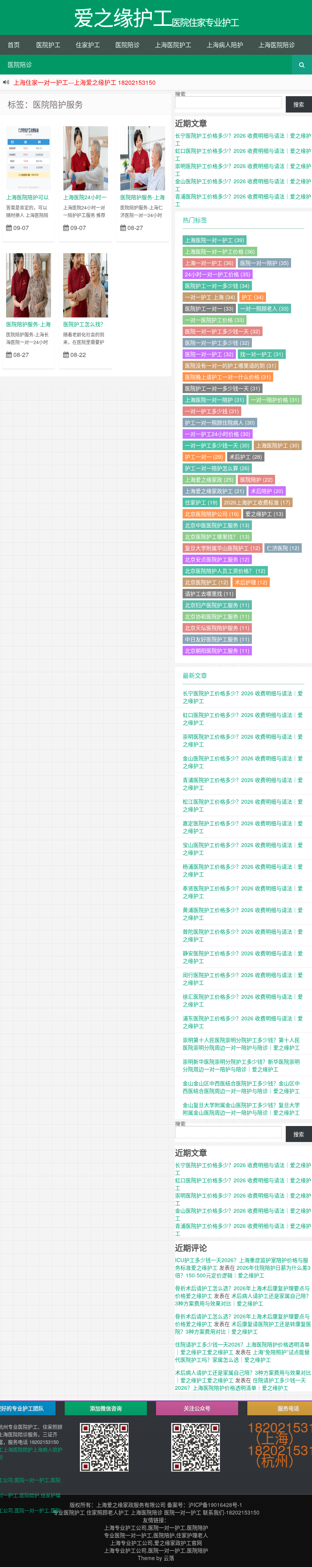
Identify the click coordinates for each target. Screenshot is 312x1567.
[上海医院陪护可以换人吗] (28, 157)
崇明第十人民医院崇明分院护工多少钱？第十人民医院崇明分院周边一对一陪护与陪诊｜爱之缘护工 (241, 1043)
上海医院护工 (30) (277, 445)
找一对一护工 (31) (261, 354)
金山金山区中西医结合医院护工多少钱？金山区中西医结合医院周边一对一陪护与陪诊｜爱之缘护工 (241, 1086)
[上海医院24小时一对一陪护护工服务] (85, 157)
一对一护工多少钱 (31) (212, 411)
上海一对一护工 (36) (209, 262)
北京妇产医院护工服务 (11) (217, 605)
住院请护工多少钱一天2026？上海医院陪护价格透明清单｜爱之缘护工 (240, 1383)
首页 (14, 44)
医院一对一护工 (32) (209, 354)
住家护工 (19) (201, 502)
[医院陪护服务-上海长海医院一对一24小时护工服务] (28, 284)
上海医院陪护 (18, 1449)
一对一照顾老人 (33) (264, 308)
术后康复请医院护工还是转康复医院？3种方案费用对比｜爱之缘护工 (243, 1327)
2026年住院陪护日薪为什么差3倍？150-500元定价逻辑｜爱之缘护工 (242, 1271)
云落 (169, 1558)
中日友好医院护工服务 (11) (217, 639)
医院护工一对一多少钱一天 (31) (222, 388)
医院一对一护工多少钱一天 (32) (222, 331)
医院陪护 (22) (256, 479)
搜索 (298, 104)
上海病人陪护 (225, 44)
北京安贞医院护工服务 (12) (217, 559)
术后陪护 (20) (267, 491)
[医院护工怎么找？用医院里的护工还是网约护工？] (85, 284)
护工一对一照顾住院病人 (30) (220, 422)
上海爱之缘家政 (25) (209, 479)
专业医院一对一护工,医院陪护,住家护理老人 (156, 1535)
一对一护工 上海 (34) (210, 297)
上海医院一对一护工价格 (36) (220, 251)
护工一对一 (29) (204, 456)
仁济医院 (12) (283, 548)
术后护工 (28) (245, 456)
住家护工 (88, 44)
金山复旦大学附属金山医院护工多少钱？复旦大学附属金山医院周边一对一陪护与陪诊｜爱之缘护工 (241, 1108)
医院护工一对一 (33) (209, 308)
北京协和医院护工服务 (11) (217, 616)
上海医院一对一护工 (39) (214, 240)
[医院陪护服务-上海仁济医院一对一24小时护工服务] (142, 157)
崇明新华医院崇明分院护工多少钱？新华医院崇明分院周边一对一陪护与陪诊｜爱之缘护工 (241, 1065)
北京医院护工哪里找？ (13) (217, 536)
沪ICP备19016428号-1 (215, 1504)
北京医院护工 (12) (206, 582)
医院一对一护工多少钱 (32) (217, 342)
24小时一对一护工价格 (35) (217, 274)
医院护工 (48, 44)
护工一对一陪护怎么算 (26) (217, 468)
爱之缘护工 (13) (264, 513)
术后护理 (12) (251, 582)
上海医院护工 (173, 44)
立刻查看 (37, 237)
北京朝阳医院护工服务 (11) (217, 650)
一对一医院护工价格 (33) (214, 320)
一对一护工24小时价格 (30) (217, 434)
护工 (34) (253, 297)
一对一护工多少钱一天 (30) (217, 445)
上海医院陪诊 (276, 44)
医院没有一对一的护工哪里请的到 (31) (230, 365)
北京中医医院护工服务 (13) (217, 525)
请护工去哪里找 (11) (209, 593)
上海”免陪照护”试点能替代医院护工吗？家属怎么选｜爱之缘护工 (242, 1355)
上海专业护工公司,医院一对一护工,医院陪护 (156, 1527)
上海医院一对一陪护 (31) (214, 399)
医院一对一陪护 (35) (264, 262)
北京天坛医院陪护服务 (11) (217, 627)
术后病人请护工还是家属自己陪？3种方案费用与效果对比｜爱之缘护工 (243, 1299)
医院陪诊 (127, 44)
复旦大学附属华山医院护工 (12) (222, 548)
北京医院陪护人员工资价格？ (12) (225, 570)
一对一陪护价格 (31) (275, 399)
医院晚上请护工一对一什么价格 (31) (228, 377)
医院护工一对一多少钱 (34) (217, 285)
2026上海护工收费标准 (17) (257, 502)
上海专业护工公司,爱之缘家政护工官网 (156, 1542)
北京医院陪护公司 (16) (212, 513)
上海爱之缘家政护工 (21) (214, 491)
